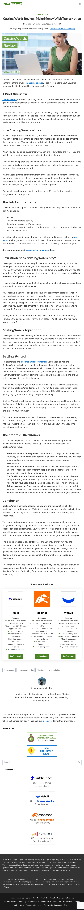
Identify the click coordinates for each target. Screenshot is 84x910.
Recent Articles (42, 898)
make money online (26, 670)
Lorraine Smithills (42, 688)
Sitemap (67, 905)
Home (12, 898)
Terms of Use (46, 902)
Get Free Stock (15, 656)
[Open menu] (80, 4)
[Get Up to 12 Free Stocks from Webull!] (68, 606)
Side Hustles (55, 898)
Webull (68, 612)
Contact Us (30, 898)
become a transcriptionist (34, 362)
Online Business (68, 898)
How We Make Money (71, 902)
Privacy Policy (33, 902)
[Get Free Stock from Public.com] (15, 606)
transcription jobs (34, 83)
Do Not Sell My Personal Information (28, 905)
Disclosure (48, 721)
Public (16, 612)
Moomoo (42, 612)
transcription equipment (38, 250)
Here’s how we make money (62, 29)
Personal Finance (10, 902)
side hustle (41, 670)
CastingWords (9, 99)
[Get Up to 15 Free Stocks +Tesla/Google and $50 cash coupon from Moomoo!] (42, 606)
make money (9, 670)
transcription (54, 670)
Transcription (42, 14)
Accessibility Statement (53, 905)
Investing (22, 902)
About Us (20, 898)
